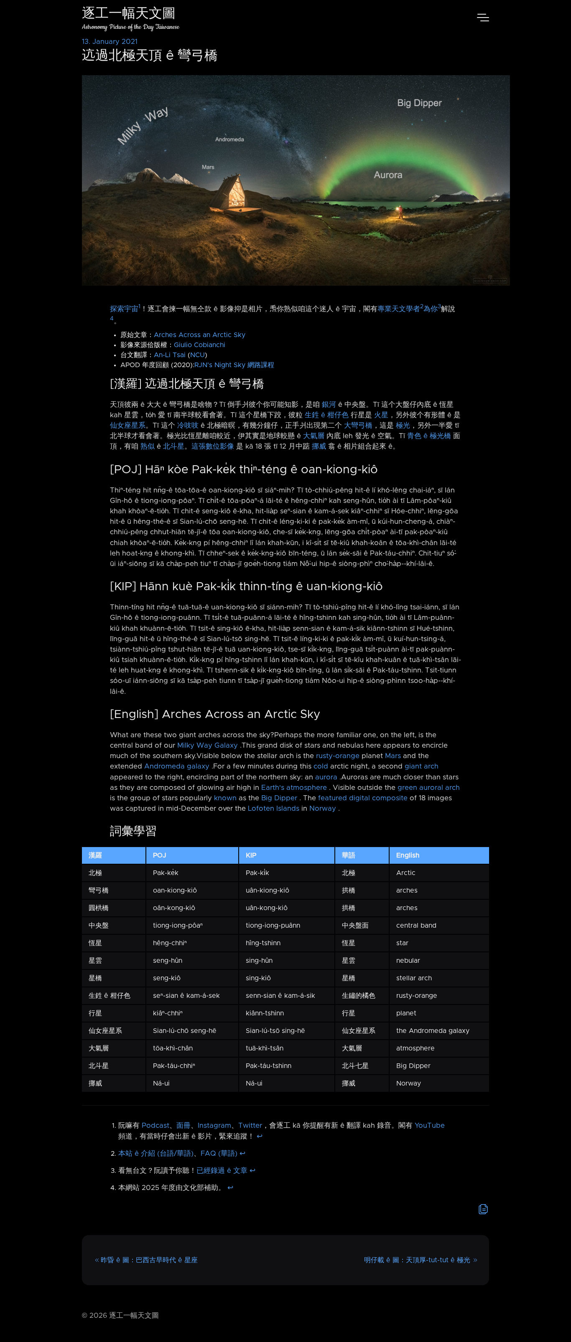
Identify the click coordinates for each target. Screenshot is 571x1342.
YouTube (430, 1125)
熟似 (147, 446)
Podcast (155, 1125)
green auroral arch (429, 787)
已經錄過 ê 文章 (221, 1170)
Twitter (250, 1125)
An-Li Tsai (170, 355)
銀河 (329, 404)
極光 (403, 425)
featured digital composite (363, 798)
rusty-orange (337, 756)
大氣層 (313, 436)
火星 (381, 415)
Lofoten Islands (273, 808)
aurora (326, 777)
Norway (322, 808)
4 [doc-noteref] (112, 319)
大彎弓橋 (358, 425)
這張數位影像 (212, 446)
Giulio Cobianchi (199, 345)
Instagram (214, 1125)
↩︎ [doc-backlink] (260, 1136)
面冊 (183, 1125)
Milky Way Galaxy (207, 745)
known (225, 798)
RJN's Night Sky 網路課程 (234, 365)
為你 (430, 309)
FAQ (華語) (219, 1153)
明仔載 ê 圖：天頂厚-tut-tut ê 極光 (417, 1260)
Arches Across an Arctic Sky (199, 335)
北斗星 (173, 446)
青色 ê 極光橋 (429, 436)
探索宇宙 (124, 309)
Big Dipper (279, 798)
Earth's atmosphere (294, 787)
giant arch (421, 766)
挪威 (319, 446)
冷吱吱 (188, 425)
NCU (197, 355)
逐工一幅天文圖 (129, 14)
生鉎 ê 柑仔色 (327, 415)
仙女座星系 (127, 425)
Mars (393, 756)
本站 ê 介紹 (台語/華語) (156, 1153)
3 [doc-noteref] (439, 306)
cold (321, 766)
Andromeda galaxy (176, 766)
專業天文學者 (398, 309)
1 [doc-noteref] (139, 306)
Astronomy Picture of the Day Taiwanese (130, 27)
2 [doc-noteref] (421, 306)
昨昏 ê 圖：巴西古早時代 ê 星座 (149, 1260)
